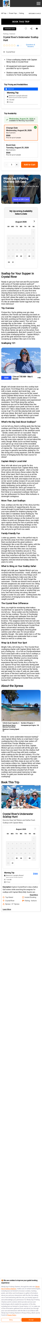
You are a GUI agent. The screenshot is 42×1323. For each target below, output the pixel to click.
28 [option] (29, 256)
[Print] (37, 29)
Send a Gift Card (21, 199)
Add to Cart (29, 164)
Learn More (7, 909)
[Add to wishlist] (26, 29)
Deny (11, 1320)
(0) (18, 45)
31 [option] (13, 262)
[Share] (31, 29)
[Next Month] (33, 221)
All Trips (3, 13)
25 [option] (17, 256)
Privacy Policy (11, 1315)
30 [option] (9, 262)
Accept (31, 1320)
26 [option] (21, 256)
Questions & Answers (30, 45)
